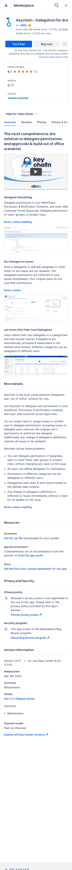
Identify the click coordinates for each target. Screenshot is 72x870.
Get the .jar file (13, 538)
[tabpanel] (36, 436)
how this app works (30, 555)
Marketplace (24, 5)
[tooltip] (29, 25)
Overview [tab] (10, 122)
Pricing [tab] (41, 122)
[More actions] (64, 44)
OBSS (23, 25)
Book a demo (12, 290)
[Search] (56, 5)
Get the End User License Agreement (27, 568)
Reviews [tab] (26, 122)
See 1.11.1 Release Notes (19, 698)
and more (46, 33)
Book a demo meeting (18, 222)
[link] (18, 44)
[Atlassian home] (6, 5)
